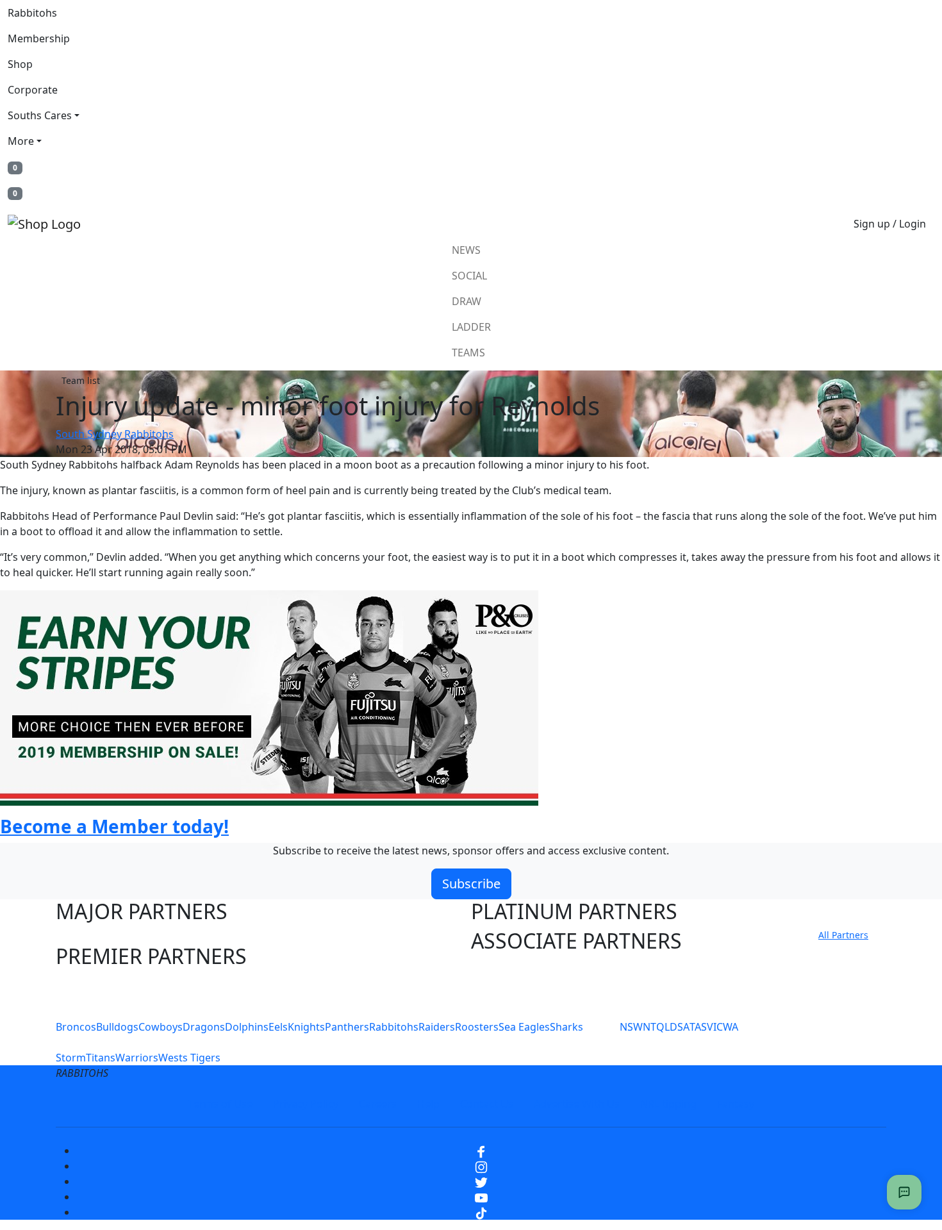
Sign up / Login (890, 224)
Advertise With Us (577, 1104)
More (21, 141)
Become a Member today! (114, 826)
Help (428, 1104)
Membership (39, 38)
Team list (81, 380)
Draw (466, 301)
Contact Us (486, 1104)
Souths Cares (40, 115)
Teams (468, 352)
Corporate (33, 90)
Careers (378, 1104)
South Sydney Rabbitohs (115, 434)
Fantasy (735, 1104)
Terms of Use (220, 1104)
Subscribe (471, 883)
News (466, 250)
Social (469, 276)
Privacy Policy (305, 1104)
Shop (20, 64)
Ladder (471, 327)
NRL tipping (668, 1104)
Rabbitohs (32, 13)
